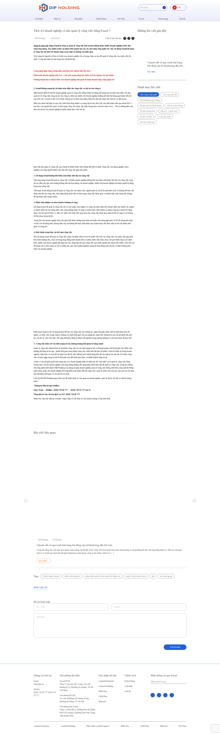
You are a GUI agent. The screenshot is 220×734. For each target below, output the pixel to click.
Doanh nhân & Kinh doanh (151, 105)
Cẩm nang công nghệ (148, 95)
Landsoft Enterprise (106, 681)
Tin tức (141, 19)
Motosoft (102, 701)
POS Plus (182, 726)
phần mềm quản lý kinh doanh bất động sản (102, 576)
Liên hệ (182, 19)
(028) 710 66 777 (41, 690)
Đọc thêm (151, 72)
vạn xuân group (166, 576)
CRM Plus (103, 696)
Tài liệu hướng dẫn (147, 111)
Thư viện (121, 19)
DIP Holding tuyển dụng (150, 100)
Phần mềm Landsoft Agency (98, 726)
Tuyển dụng (163, 19)
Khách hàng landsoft (51, 576)
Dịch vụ (57, 19)
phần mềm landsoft (72, 576)
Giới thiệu (39, 19)
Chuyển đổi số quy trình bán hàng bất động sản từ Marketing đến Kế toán (165, 64)
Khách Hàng (130, 681)
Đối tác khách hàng (175, 105)
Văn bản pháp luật (147, 122)
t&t (153, 576)
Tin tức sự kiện (146, 116)
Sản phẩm (78, 19)
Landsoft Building (106, 686)
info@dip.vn (39, 684)
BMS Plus (103, 691)
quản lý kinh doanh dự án (136, 576)
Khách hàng (101, 19)
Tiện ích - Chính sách (168, 111)
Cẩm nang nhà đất (169, 95)
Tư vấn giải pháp (164, 116)
